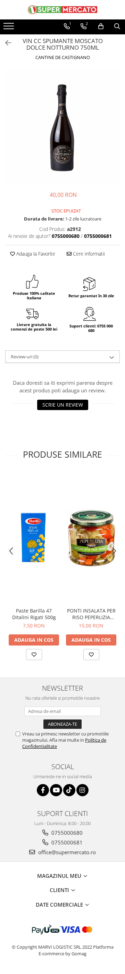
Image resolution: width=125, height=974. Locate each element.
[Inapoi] (5, 43)
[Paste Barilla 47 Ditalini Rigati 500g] (34, 538)
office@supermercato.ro (66, 852)
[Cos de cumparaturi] (100, 26)
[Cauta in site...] (117, 26)
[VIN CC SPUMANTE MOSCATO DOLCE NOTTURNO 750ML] (62, 126)
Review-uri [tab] (25, 356)
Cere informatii (88, 253)
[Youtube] (56, 790)
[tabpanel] (62, 126)
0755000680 (66, 832)
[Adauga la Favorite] (34, 654)
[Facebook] (43, 790)
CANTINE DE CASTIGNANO (62, 57)
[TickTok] (69, 790)
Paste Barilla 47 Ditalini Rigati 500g (34, 614)
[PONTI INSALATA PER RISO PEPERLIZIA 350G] (91, 537)
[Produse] (9, 28)
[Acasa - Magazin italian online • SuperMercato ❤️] (62, 9)
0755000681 (66, 842)
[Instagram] (82, 790)
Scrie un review (62, 404)
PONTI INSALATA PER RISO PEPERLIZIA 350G (91, 614)
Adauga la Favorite (35, 253)
